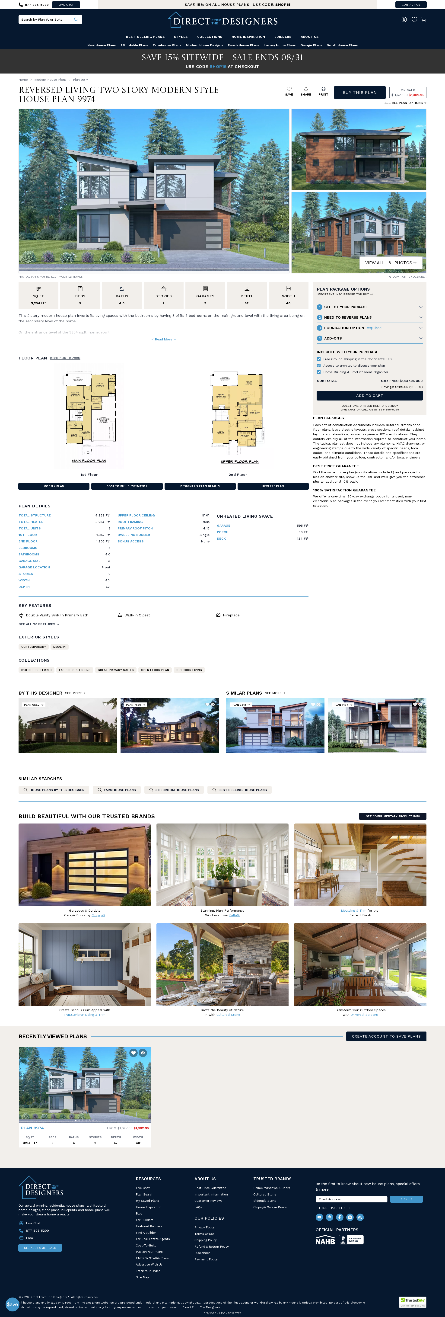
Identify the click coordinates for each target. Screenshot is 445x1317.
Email (30, 1238)
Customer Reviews (208, 1200)
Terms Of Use (204, 1234)
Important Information (211, 1194)
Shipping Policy (205, 1240)
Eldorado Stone (265, 1200)
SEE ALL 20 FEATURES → (39, 624)
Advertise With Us (149, 1264)
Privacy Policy (204, 1227)
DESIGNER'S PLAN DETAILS (200, 486)
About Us (310, 36)
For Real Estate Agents (153, 1239)
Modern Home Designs (204, 45)
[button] (23, 1082)
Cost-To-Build (146, 1245)
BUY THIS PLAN (360, 92)
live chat (66, 4)
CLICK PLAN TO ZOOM (65, 358)
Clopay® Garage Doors (270, 1207)
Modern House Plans (50, 79)
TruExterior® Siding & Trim (84, 1014)
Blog (139, 1213)
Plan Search (144, 1194)
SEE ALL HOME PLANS (40, 1248)
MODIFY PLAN (54, 486)
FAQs (198, 1207)
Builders (283, 36)
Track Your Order (148, 1271)
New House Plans (101, 45)
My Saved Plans (147, 1200)
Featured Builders (149, 1226)
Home (23, 79)
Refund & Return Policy (211, 1246)
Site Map (142, 1277)
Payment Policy (206, 1259)
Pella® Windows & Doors (271, 1188)
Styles (181, 36)
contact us (411, 4)
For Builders (144, 1220)
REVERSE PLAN (273, 486)
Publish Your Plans (149, 1251)
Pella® (234, 915)
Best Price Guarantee (210, 1188)
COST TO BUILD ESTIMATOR (127, 486)
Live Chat (143, 1188)
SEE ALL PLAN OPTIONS (404, 103)
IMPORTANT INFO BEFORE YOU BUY (343, 294)
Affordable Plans (134, 45)
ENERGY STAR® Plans (152, 1258)
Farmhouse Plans (167, 45)
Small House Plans (342, 45)
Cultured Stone (264, 1194)
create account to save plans (386, 1036)
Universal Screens (364, 1014)
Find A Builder (146, 1232)
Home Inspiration (248, 36)
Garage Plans (311, 45)
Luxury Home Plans (280, 45)
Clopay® (98, 915)
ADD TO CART (369, 395)
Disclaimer (202, 1253)
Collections (209, 36)
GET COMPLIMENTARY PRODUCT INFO (393, 816)
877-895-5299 (389, 409)
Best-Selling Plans (145, 36)
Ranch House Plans (243, 45)
